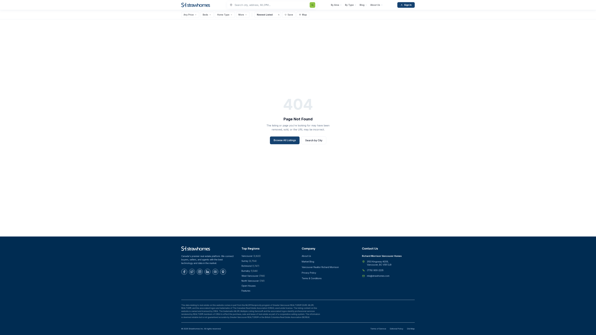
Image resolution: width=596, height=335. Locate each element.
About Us (375, 5)
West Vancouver (253, 276)
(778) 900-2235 (375, 270)
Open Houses (249, 285)
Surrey (249, 261)
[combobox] (271, 5)
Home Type (223, 14)
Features (246, 290)
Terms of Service (378, 329)
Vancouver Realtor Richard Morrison (320, 267)
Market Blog (308, 261)
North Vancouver (253, 280)
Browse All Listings (285, 140)
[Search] (312, 5)
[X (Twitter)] (192, 272)
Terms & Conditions (312, 278)
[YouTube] (215, 272)
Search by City (313, 140)
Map (304, 14)
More (241, 14)
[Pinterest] (223, 272)
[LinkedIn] (207, 272)
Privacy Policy (309, 272)
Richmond (250, 266)
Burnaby (250, 271)
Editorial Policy (396, 329)
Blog (362, 5)
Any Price (189, 14)
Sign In (408, 5)
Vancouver (251, 256)
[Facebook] (184, 272)
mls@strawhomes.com (378, 276)
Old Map (411, 329)
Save (290, 14)
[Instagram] (200, 272)
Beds (205, 14)
